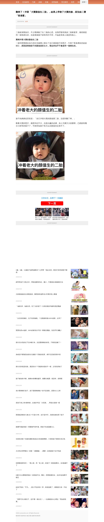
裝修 (79, 2)
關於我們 (18, 515)
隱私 (30, 515)
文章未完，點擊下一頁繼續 (52, 198)
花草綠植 (55, 2)
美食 (46, 2)
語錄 (40, 2)
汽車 (33, 2)
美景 (72, 2)
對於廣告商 (37, 515)
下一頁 (52, 203)
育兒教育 (64, 2)
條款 (28, 515)
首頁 (17, 2)
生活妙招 (25, 2)
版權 (33, 515)
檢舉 (26, 21)
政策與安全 (23, 515)
